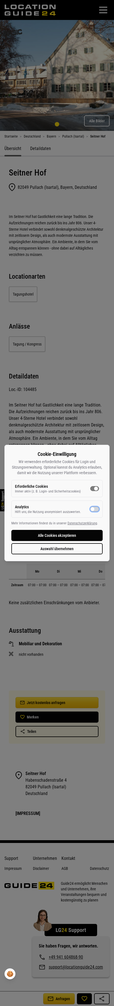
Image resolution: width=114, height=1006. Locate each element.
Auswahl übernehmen (57, 549)
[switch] (94, 488)
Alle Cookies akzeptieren (57, 535)
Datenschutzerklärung (82, 523)
